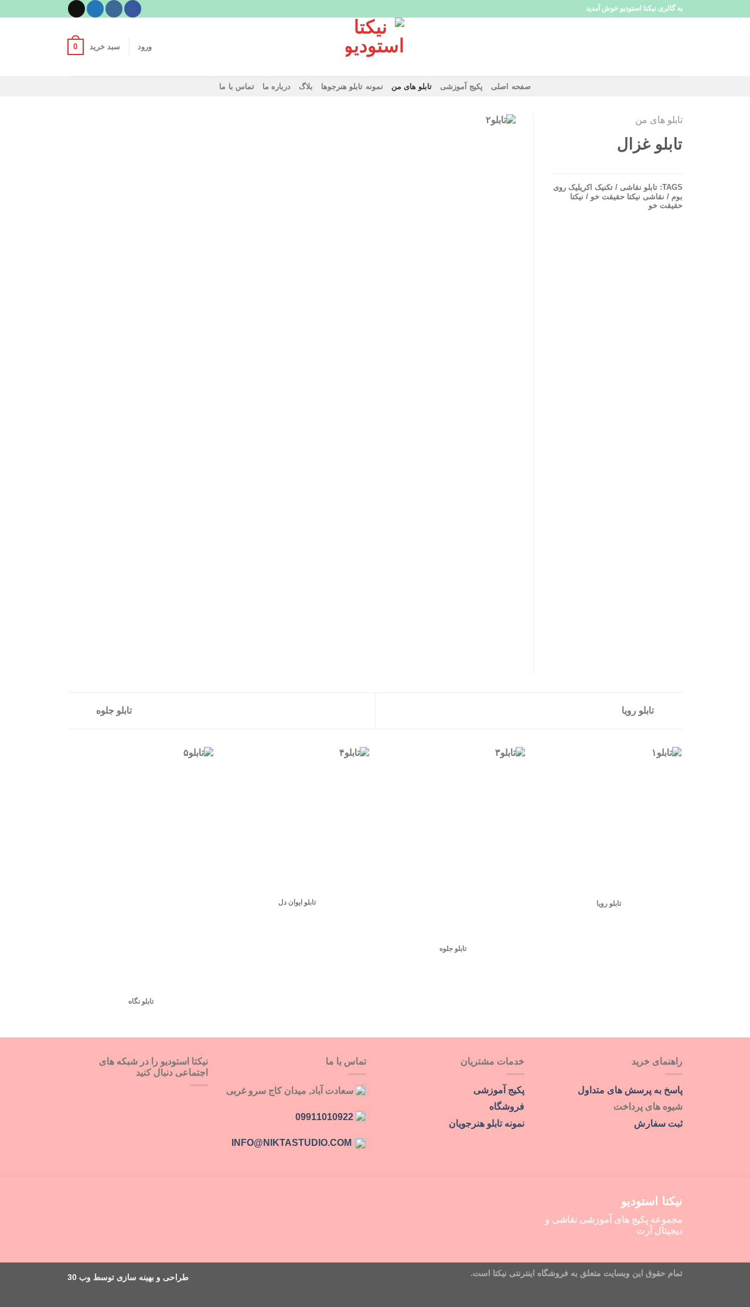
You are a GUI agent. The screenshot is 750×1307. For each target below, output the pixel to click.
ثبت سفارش (658, 1123)
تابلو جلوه (113, 710)
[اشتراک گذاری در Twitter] (675, 167)
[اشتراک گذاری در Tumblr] (632, 167)
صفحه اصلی (510, 86)
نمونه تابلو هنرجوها (352, 86)
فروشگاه (506, 1106)
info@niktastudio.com (291, 1143)
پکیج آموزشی (461, 86)
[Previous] (681, 891)
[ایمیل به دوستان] (661, 167)
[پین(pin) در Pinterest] (647, 167)
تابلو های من (411, 86)
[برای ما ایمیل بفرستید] (76, 9)
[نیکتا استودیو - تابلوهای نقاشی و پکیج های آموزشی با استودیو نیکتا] (375, 47)
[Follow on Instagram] (113, 9)
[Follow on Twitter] (95, 9)
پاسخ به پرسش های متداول (630, 1090)
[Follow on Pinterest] (143, 1101)
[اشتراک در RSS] (129, 1101)
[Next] (70, 891)
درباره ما (276, 86)
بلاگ (306, 86)
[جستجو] (678, 47)
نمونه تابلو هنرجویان (486, 1123)
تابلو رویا (639, 710)
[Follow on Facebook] (132, 9)
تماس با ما (236, 86)
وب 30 (79, 1277)
